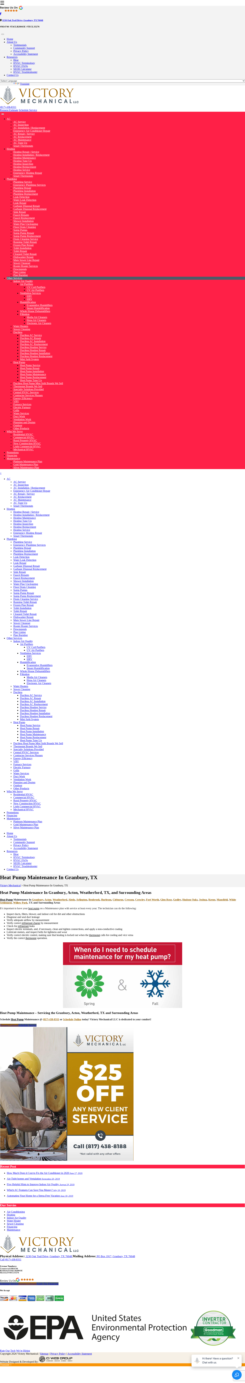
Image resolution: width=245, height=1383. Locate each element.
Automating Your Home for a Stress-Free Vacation (40, 1195)
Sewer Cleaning (21, 329)
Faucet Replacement (24, 218)
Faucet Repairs (21, 215)
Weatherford (60, 899)
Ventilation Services (30, 293)
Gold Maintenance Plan (25, 464)
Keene (211, 899)
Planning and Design (24, 422)
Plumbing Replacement (25, 194)
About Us (12, 42)
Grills (16, 410)
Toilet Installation (22, 248)
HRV (29, 299)
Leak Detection (21, 197)
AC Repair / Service (24, 133)
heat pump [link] (33, 908)
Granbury (37, 899)
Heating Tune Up (22, 160)
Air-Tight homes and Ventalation (33, 1178)
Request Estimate (9, 110)
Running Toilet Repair (25, 242)
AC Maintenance (22, 139)
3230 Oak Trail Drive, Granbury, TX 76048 (22, 20)
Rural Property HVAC (25, 440)
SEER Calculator (22, 69)
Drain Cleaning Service (25, 239)
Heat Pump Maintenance (33, 374)
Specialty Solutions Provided (28, 389)
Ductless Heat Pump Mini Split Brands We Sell (38, 383)
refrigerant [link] (23, 926)
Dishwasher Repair (23, 257)
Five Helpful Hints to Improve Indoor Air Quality (40, 1184)
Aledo (71, 899)
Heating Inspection (23, 163)
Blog (15, 60)
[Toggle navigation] (2, 34)
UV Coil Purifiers (36, 287)
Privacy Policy (21, 51)
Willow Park (20, 902)
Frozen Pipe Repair (23, 245)
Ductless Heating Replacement (36, 356)
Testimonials (19, 45)
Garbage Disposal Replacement (29, 209)
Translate (25, 83)
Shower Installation (23, 221)
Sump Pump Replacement (27, 236)
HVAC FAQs (20, 66)
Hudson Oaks (190, 899)
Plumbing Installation (24, 191)
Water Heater (14, 1220)
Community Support (24, 48)
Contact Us (12, 75)
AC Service (19, 121)
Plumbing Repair (22, 188)
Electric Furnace (21, 407)
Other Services (14, 278)
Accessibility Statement (25, 54)
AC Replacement (22, 136)
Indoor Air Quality (23, 281)
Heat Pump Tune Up (31, 380)
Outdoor (17, 425)
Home (10, 39)
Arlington (81, 899)
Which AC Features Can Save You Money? (36, 1190)
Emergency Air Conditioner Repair (31, 130)
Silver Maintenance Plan (26, 467)
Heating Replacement (24, 166)
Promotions (13, 452)
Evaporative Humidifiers (39, 305)
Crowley (140, 899)
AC (8, 118)
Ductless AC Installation (33, 341)
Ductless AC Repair (30, 338)
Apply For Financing (47, 1283)
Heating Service (21, 169)
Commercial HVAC (23, 437)
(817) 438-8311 (8, 107)
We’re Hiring (23, 1350)
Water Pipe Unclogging (25, 224)
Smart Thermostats (23, 145)
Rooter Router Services (25, 266)
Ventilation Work (22, 419)
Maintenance (13, 458)
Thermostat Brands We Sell (27, 386)
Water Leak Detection (24, 200)
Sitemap (44, 1353)
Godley (177, 899)
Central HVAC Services (26, 392)
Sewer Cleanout (21, 263)
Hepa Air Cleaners (36, 320)
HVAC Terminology (24, 63)
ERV (29, 296)
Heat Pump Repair (30, 368)
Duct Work (19, 416)
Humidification (28, 302)
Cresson (129, 899)
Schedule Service (28, 110)
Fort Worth (152, 899)
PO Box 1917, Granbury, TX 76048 (115, 1256)
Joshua (203, 899)
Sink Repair (19, 212)
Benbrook (94, 899)
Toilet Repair (20, 251)
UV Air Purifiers (35, 290)
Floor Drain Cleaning (24, 227)
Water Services (21, 413)
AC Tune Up (20, 142)
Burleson (106, 899)
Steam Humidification (38, 308)
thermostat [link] (94, 935)
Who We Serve (15, 431)
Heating (11, 148)
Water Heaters (20, 326)
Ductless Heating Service (33, 347)
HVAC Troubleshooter (25, 72)
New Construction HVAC (27, 443)
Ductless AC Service (31, 335)
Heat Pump (19, 362)
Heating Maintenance (24, 157)
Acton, (48, 899)
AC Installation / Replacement (29, 127)
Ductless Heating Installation (35, 353)
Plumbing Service (22, 182)
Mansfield (222, 899)
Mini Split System (29, 359)
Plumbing (12, 179)
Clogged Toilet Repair (25, 254)
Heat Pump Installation (32, 371)
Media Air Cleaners (37, 317)
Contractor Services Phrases (28, 395)
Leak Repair (19, 203)
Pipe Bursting (20, 275)
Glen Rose (166, 899)
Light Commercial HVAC (27, 446)
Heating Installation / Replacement (31, 154)
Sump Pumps (20, 230)
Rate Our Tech (8, 1350)
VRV (16, 401)
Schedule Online (72, 1019)
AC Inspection (21, 124)
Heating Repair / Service (26, 151)
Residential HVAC (23, 434)
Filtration (25, 314)
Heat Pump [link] (6, 899)
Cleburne (118, 899)
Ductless (17, 332)
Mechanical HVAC (23, 449)
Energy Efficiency (22, 398)
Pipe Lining (19, 272)
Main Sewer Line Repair (26, 260)
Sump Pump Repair (23, 233)
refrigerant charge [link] (31, 923)
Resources (12, 57)
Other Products (21, 428)
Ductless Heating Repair (33, 350)
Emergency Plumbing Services (29, 185)
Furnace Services (22, 404)
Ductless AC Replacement (34, 344)
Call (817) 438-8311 (10, 1259)
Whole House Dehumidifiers (35, 311)
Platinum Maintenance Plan (27, 461)
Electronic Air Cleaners (39, 323)
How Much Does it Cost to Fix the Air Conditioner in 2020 (44, 1173)
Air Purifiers (26, 284)
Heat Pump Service (30, 365)
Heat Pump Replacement (33, 377)
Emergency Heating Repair (27, 172)
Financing (12, 455)
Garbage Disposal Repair (26, 206)
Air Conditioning (16, 1211)
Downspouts (20, 269)
